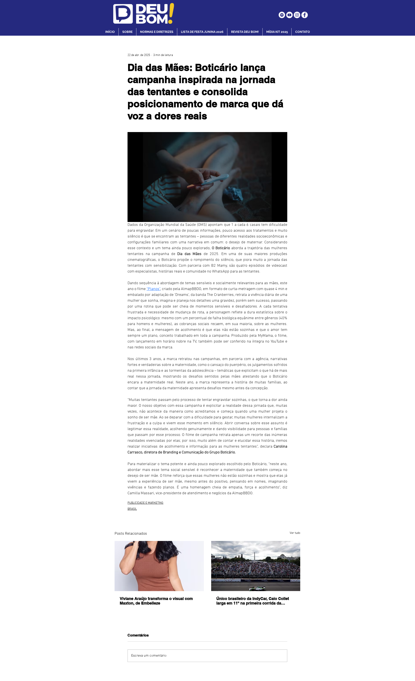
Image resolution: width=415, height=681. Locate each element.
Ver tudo (295, 533)
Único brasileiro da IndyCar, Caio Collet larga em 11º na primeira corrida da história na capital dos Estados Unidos (252, 600)
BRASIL (132, 509)
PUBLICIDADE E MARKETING (145, 503)
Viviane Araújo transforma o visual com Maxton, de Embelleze (156, 600)
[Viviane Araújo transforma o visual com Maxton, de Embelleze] (159, 566)
